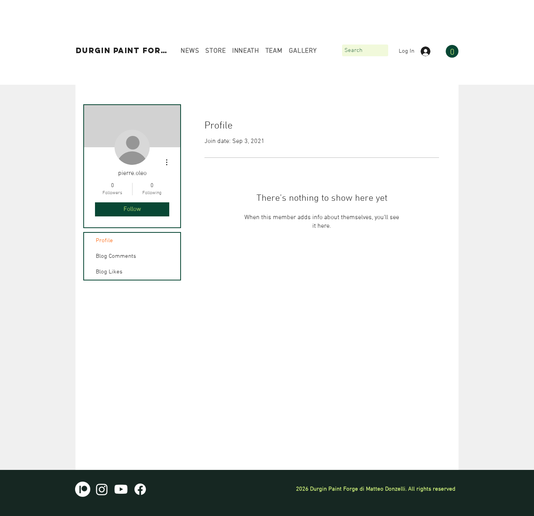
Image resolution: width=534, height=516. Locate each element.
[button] (452, 51)
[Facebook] (140, 489)
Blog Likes (109, 271)
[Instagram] (101, 489)
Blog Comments (116, 256)
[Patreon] (82, 489)
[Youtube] (121, 489)
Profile (104, 240)
